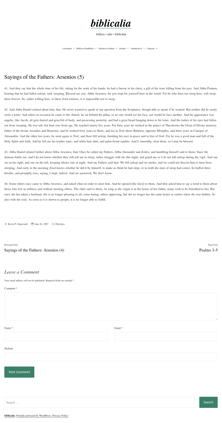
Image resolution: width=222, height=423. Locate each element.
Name (8, 328)
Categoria (151, 48)
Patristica (60, 224)
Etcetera (122, 48)
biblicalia (111, 22)
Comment (10, 288)
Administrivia (136, 48)
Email (118, 328)
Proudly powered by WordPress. (34, 415)
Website (8, 348)
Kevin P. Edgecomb (18, 224)
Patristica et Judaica (106, 48)
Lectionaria (67, 48)
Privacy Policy (60, 415)
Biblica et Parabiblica (85, 48)
